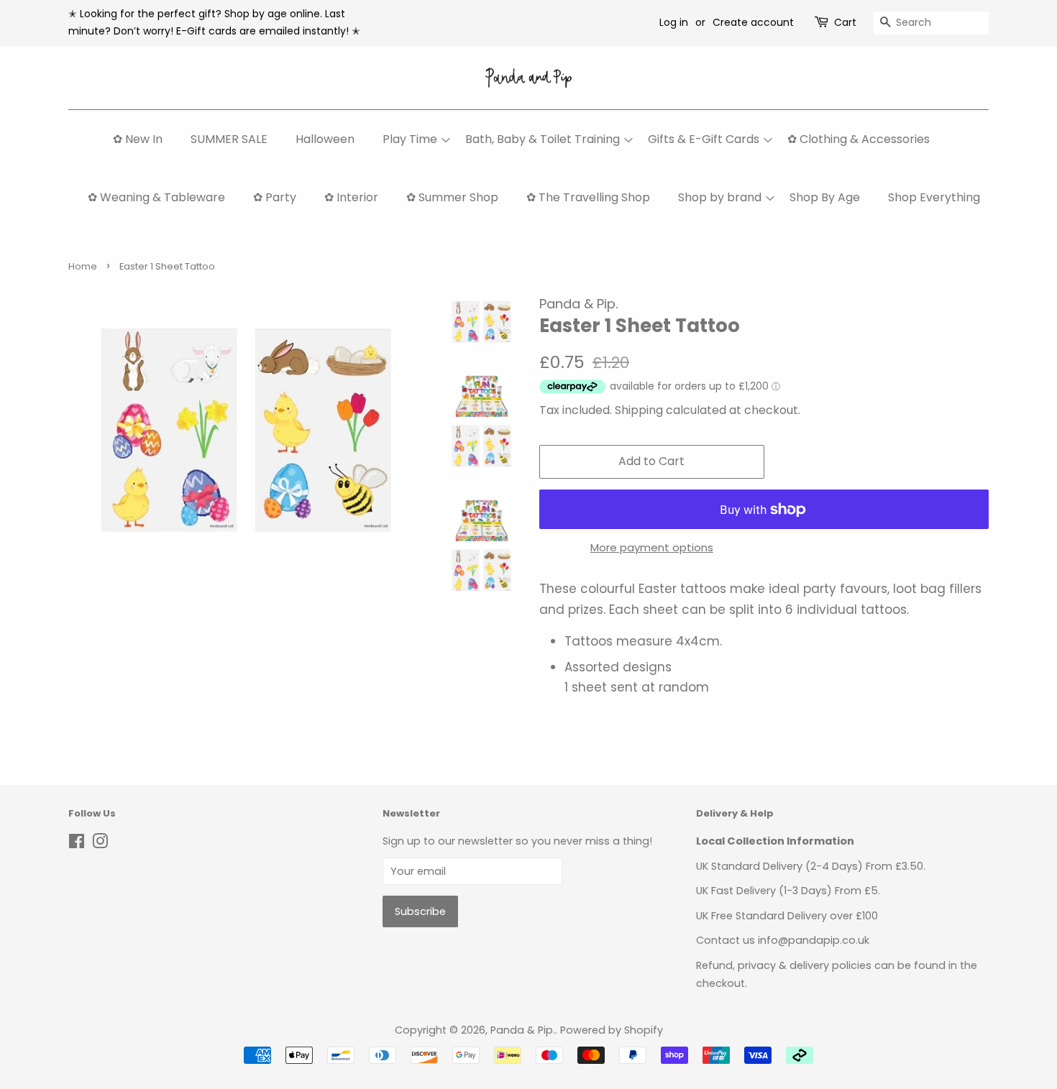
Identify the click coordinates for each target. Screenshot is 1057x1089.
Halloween (325, 139)
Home (82, 266)
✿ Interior (351, 197)
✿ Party (274, 197)
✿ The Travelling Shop (588, 197)
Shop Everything (934, 197)
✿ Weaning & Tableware (156, 197)
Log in (673, 22)
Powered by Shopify (611, 1030)
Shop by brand (719, 197)
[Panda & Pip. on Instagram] (100, 844)
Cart (845, 22)
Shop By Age (825, 197)
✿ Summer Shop (452, 197)
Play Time (410, 139)
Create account (753, 22)
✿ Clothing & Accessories (858, 139)
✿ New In (138, 139)
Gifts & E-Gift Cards (703, 139)
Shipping (639, 410)
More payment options (651, 547)
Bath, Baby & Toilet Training (542, 139)
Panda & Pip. (522, 1030)
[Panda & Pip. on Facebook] (76, 844)
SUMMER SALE (229, 139)
